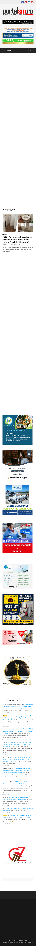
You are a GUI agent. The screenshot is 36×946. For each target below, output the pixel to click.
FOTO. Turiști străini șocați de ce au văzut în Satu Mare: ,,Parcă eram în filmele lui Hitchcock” (17, 239)
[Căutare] (31, 50)
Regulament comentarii (21, 940)
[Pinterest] (25, 2)
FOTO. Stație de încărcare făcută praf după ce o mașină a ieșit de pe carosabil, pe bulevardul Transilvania (17, 707)
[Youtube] (32, 2)
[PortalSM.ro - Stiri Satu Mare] (18, 14)
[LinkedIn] (29, 2)
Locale (5, 234)
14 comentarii (25, 245)
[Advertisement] (18, 130)
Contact (10, 940)
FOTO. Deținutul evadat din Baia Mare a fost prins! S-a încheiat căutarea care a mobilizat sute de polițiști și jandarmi (16, 771)
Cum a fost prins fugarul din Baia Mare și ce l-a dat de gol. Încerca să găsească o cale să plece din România (17, 718)
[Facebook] (22, 2)
